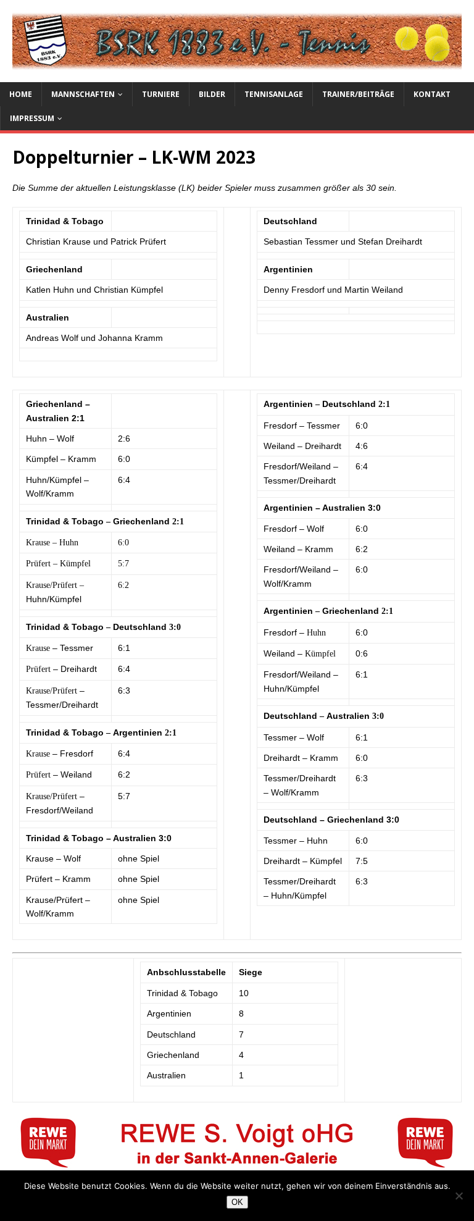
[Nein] (458, 1196)
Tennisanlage (273, 94)
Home (20, 94)
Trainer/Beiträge (358, 94)
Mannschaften (83, 94)
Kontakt (432, 94)
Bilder (212, 94)
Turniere (161, 94)
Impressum (32, 118)
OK (237, 1202)
